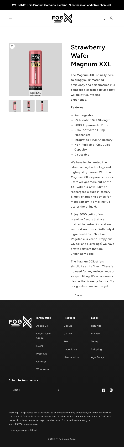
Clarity (68, 333)
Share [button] (78, 295)
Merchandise (71, 357)
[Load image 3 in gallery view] (42, 106)
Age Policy (97, 357)
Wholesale (42, 369)
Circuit (68, 325)
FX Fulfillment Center (66, 439)
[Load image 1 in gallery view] (15, 106)
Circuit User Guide (43, 335)
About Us (42, 325)
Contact (41, 361)
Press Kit (41, 353)
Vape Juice (70, 349)
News (39, 345)
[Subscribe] (58, 390)
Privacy (95, 333)
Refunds (96, 325)
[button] (11, 18)
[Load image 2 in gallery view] (29, 106)
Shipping (96, 349)
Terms (94, 341)
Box (66, 341)
